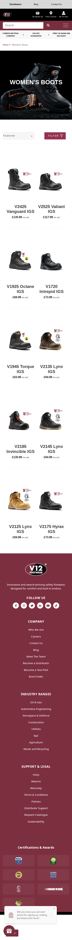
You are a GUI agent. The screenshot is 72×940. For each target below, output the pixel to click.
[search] (23, 25)
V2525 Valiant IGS (51, 209)
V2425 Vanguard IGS (20, 209)
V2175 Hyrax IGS (51, 529)
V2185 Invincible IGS (20, 449)
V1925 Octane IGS (20, 289)
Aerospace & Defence (36, 715)
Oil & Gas (36, 702)
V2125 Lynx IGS (20, 529)
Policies (36, 801)
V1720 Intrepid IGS (51, 289)
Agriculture (36, 742)
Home (6, 45)
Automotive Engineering (36, 709)
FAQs (36, 774)
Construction (36, 722)
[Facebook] (16, 605)
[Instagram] (24, 605)
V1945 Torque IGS (20, 369)
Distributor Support (36, 808)
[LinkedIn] (40, 605)
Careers (36, 636)
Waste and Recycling (36, 749)
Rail (36, 735)
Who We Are (36, 629)
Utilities (36, 729)
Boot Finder (36, 676)
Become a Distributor (36, 663)
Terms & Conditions (36, 794)
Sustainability (36, 821)
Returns (36, 781)
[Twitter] (32, 605)
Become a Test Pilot (36, 670)
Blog (36, 4)
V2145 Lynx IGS (51, 449)
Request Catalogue (36, 814)
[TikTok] (56, 605)
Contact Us (56, 4)
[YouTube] (48, 605)
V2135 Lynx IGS (51, 369)
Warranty (36, 788)
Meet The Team (36, 656)
